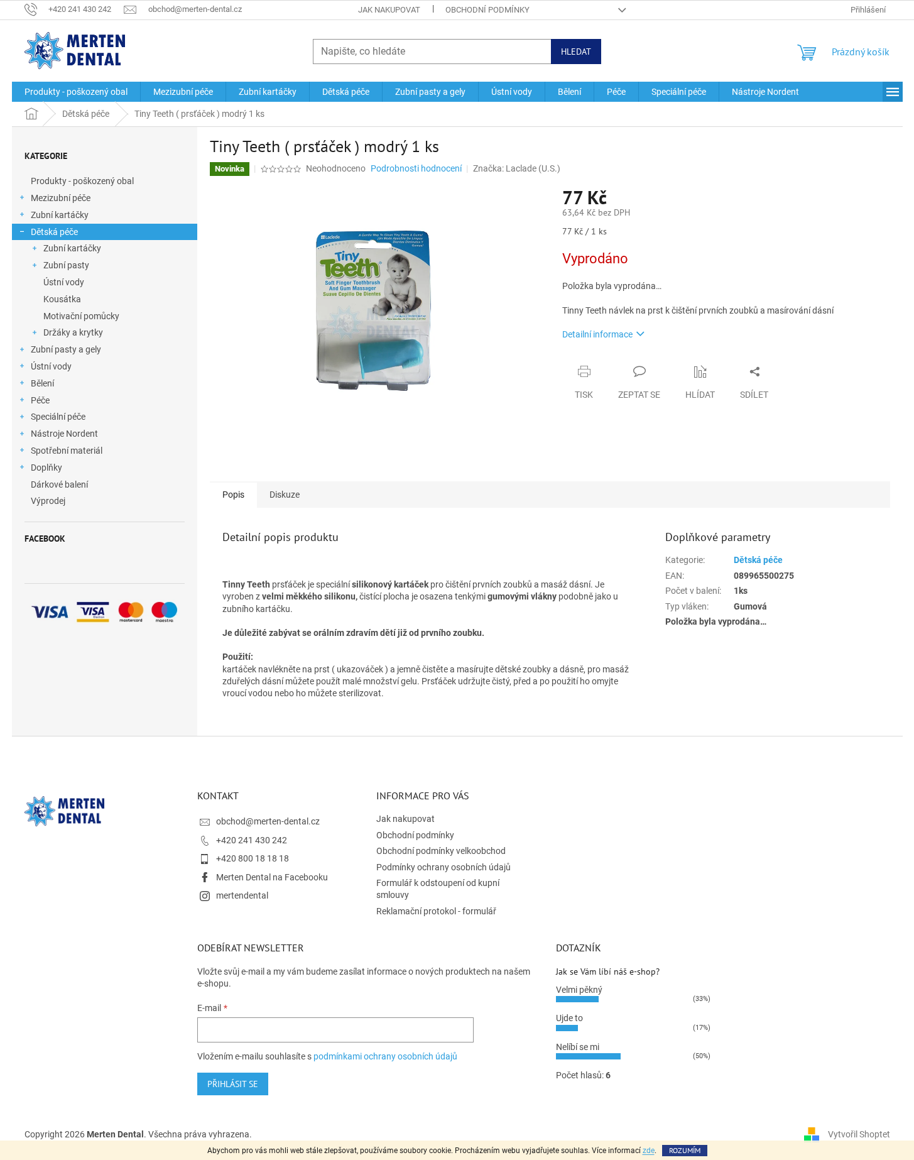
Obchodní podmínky (487, 9)
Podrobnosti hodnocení (416, 168)
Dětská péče (54, 232)
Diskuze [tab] (284, 495)
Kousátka (62, 299)
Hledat (576, 51)
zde (649, 1150)
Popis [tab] (233, 495)
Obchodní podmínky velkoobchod (441, 851)
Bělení (42, 383)
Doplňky (46, 467)
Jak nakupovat (389, 9)
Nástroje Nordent (64, 434)
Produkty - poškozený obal (82, 181)
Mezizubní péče (60, 198)
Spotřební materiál (66, 451)
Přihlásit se (232, 1084)
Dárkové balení (59, 484)
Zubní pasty (66, 265)
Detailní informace (597, 334)
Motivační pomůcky (81, 316)
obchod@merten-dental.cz (268, 821)
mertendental (242, 895)
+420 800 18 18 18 (252, 858)
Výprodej (48, 501)
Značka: (516, 168)
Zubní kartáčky (60, 215)
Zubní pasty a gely (66, 349)
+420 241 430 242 (251, 840)
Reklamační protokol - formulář (436, 911)
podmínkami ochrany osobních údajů (385, 1056)
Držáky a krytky (73, 332)
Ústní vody (63, 282)
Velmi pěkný (579, 990)
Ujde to (569, 1018)
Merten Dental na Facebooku (272, 877)
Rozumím (684, 1150)
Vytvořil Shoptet (859, 1134)
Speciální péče (58, 417)
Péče (40, 400)
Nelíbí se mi (577, 1047)
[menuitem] (76, 92)
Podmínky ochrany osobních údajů (443, 867)
